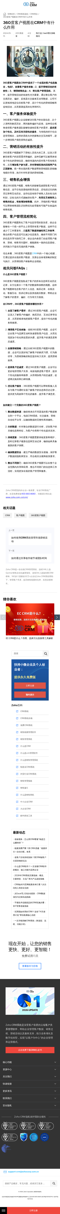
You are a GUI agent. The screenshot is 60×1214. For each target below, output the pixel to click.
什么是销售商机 (27, 795)
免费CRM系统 (26, 725)
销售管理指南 (26, 781)
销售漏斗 (24, 788)
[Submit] (53, 1183)
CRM (34, 253)
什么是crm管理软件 (29, 753)
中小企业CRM (26, 802)
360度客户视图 (38, 515)
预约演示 (30, 694)
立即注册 (30, 685)
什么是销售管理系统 (29, 760)
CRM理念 (34, 14)
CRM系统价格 (26, 718)
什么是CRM (25, 746)
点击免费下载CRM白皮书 (30, 1050)
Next (57, 617)
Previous (3, 617)
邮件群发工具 (26, 816)
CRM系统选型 (22, 14)
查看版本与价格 (30, 966)
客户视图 (20, 515)
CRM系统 (24, 711)
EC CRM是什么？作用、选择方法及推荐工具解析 (29, 638)
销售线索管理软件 (28, 732)
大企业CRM (25, 809)
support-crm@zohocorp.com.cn (23, 1172)
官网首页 (11, 14)
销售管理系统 (26, 739)
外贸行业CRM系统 (28, 774)
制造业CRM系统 (27, 767)
